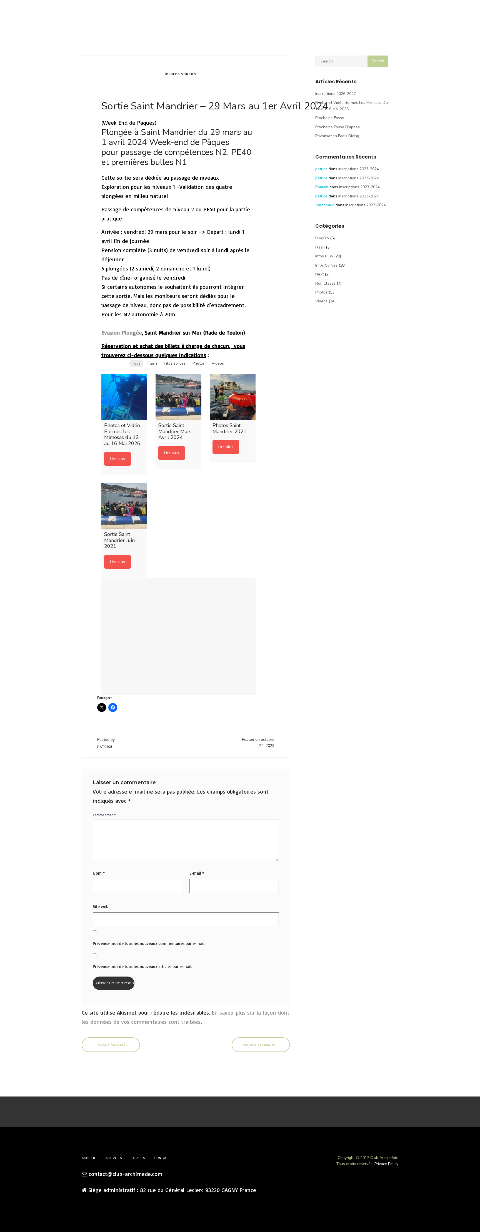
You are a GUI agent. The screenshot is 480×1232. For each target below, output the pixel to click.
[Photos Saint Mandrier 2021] (233, 397)
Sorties (84, 14)
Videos (321, 301)
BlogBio (322, 238)
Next (319, 274)
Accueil (21, 14)
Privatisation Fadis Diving (337, 136)
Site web (100, 906)
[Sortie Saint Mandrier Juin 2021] (124, 506)
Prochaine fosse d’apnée (337, 127)
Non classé (325, 283)
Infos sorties (182, 74)
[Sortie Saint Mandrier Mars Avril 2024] (178, 397)
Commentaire (104, 815)
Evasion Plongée (121, 332)
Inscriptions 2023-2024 (358, 169)
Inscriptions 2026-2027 (335, 93)
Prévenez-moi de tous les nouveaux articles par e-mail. (142, 966)
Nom (99, 873)
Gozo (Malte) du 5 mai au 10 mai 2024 (118, 1044)
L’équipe (63, 14)
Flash (320, 247)
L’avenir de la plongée (133, 14)
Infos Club (324, 256)
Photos (321, 292)
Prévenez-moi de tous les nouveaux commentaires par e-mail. (149, 943)
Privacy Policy (386, 1163)
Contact (186, 14)
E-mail (196, 873)
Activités (42, 14)
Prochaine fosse (329, 118)
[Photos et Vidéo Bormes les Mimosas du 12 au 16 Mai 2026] (124, 397)
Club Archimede (239, 11)
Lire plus (117, 458)
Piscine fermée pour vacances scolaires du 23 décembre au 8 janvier (266, 1044)
